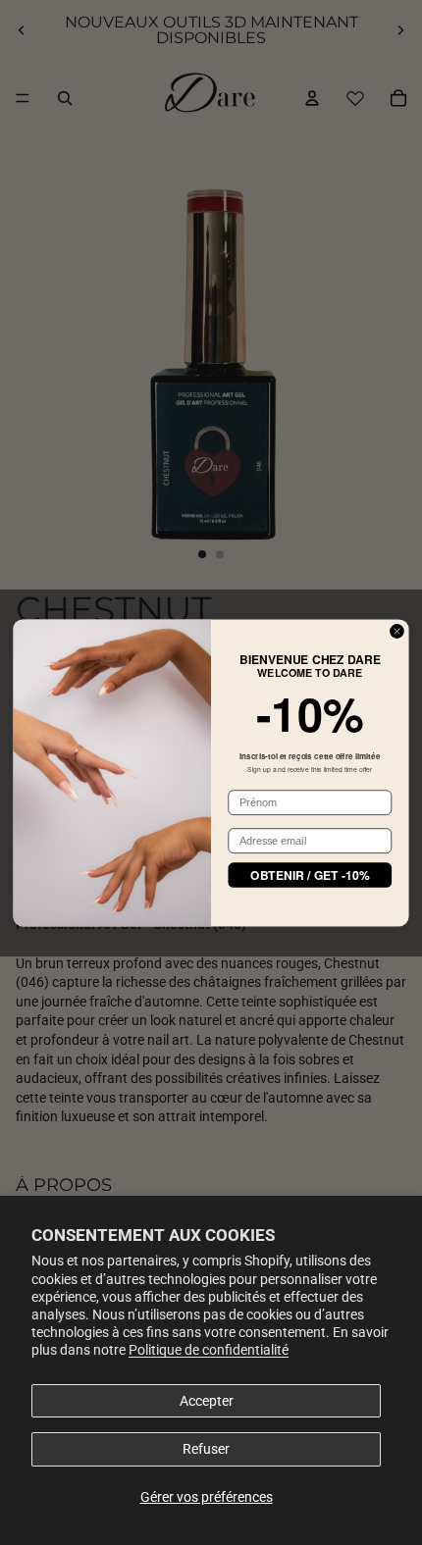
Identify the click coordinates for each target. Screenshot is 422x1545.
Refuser (206, 1449)
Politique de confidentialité (209, 1350)
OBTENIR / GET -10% (309, 874)
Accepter (207, 1401)
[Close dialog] (397, 630)
